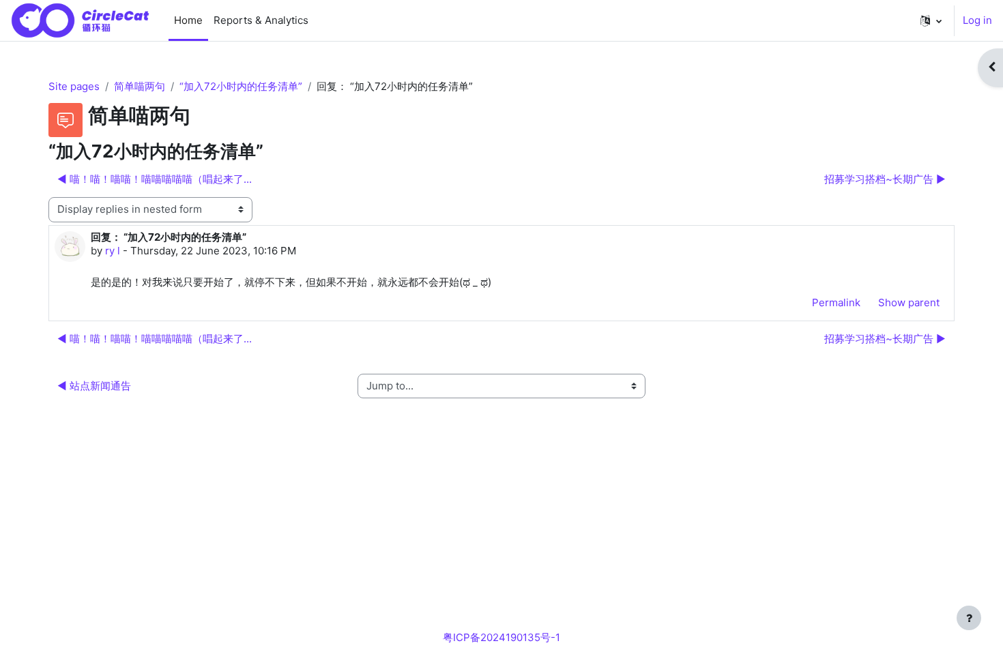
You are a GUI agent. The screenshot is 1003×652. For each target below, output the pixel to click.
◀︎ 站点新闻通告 (94, 385)
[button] (931, 20)
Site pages (74, 86)
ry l (112, 250)
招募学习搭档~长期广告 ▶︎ (885, 179)
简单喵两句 (139, 86)
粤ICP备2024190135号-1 (501, 637)
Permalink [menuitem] (836, 302)
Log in (977, 20)
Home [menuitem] (188, 20)
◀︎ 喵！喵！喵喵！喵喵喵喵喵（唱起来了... (154, 179)
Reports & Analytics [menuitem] (261, 20)
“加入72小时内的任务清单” (240, 86)
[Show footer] (969, 618)
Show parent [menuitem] (909, 302)
